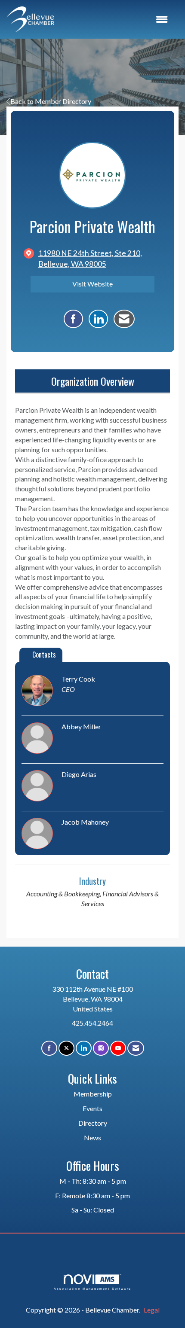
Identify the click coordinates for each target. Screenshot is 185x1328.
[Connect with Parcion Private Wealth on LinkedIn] (98, 319)
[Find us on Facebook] (49, 1048)
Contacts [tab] (44, 654)
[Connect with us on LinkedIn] (84, 1048)
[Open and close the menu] (115, 19)
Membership (93, 1094)
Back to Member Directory (50, 101)
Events (92, 1108)
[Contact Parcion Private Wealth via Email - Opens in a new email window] (124, 319)
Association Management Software (92, 1288)
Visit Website (92, 284)
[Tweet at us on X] (66, 1048)
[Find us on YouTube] (118, 1048)
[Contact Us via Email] (135, 1048)
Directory (92, 1123)
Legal (152, 1310)
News (92, 1137)
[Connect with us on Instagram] (101, 1048)
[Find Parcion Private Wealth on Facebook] (73, 319)
